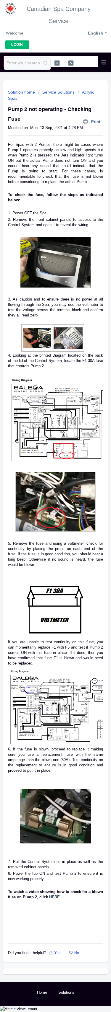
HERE (54, 897)
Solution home (22, 92)
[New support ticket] (57, 63)
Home (42, 992)
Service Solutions (58, 92)
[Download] (44, 516)
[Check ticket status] (70, 63)
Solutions (66, 992)
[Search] (45, 63)
